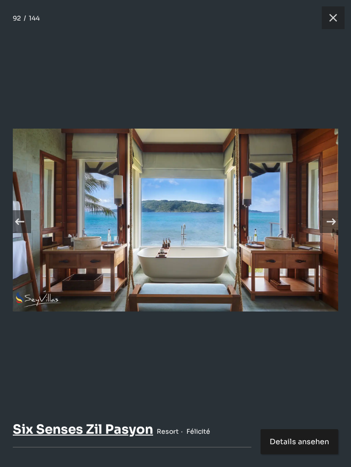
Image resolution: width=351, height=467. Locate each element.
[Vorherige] (20, 222)
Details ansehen (299, 441)
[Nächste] (331, 222)
